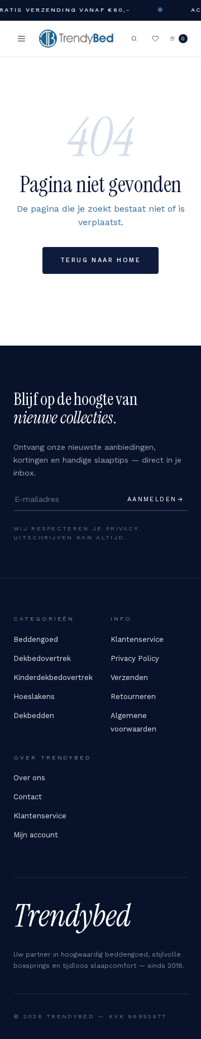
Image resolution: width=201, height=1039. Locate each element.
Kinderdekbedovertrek (53, 677)
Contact (27, 797)
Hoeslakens (34, 696)
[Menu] (21, 38)
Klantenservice (137, 639)
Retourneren (133, 696)
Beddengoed (35, 639)
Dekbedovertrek (42, 658)
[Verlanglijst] (155, 38)
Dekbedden (33, 715)
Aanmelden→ (155, 499)
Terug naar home (100, 260)
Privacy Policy (135, 658)
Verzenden (129, 677)
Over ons (29, 778)
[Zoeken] (134, 39)
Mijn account (35, 835)
